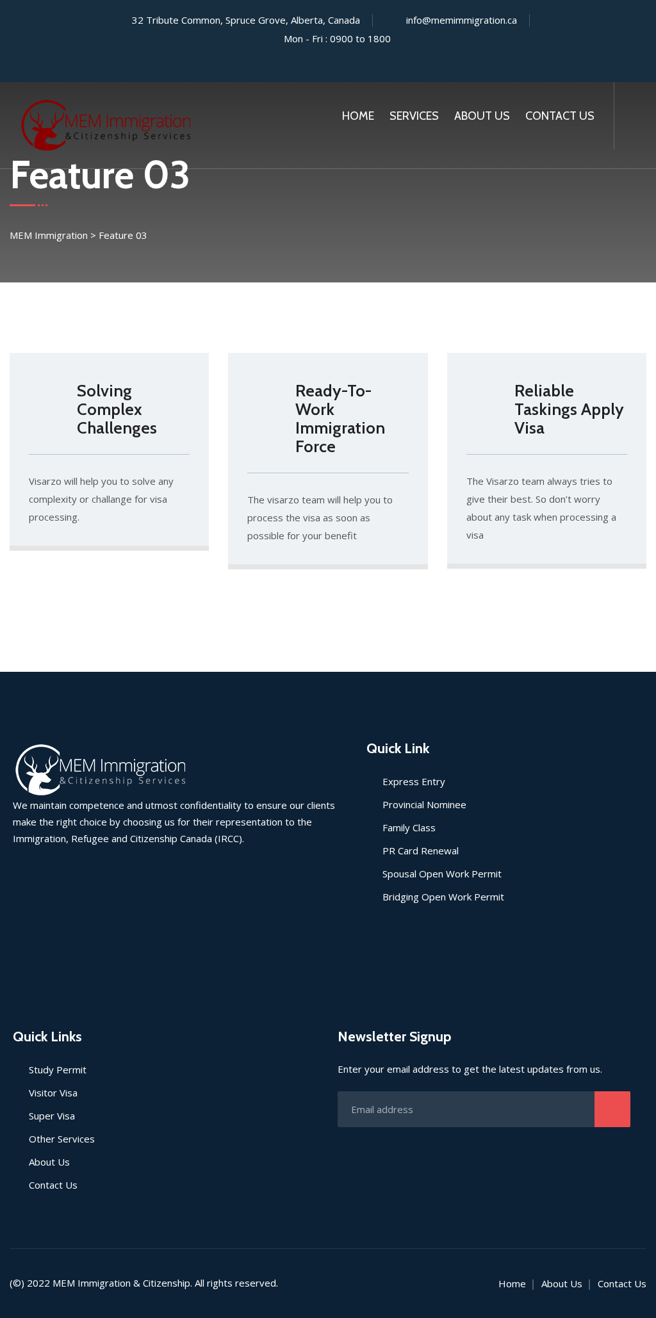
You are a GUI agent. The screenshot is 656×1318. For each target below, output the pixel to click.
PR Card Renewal (420, 850)
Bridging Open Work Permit (443, 896)
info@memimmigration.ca (461, 19)
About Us (482, 116)
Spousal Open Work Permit (442, 873)
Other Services (62, 1138)
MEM (64, 1282)
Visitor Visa (53, 1092)
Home (358, 116)
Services (414, 116)
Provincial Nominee (424, 804)
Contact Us (559, 116)
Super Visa (52, 1115)
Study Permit (57, 1069)
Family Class (409, 827)
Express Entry (413, 781)
